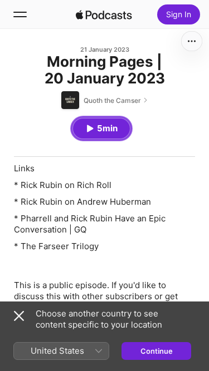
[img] (104, 14)
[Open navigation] (20, 14)
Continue (156, 351)
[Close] (19, 316)
